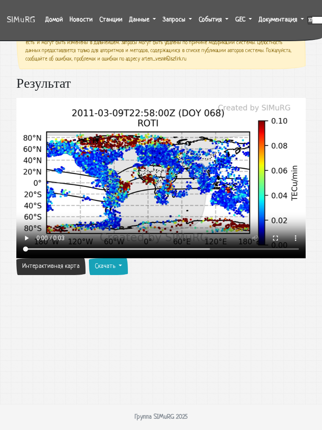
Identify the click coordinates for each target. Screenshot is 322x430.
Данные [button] (140, 20)
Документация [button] (279, 20)
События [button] (211, 20)
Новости (81, 20)
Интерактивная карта (51, 266)
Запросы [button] (175, 20)
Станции (110, 20)
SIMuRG (21, 20)
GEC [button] (241, 20)
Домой (55, 20)
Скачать (106, 266)
